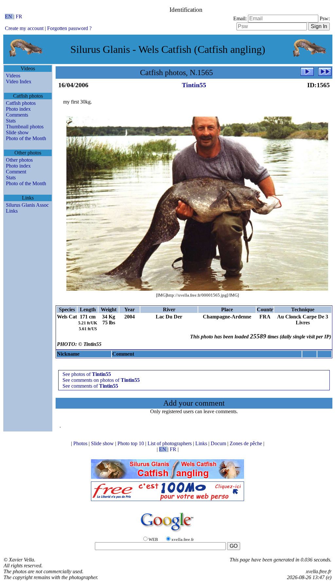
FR (19, 16)
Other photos (19, 160)
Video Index (18, 81)
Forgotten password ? (69, 28)
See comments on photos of (101, 380)
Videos (13, 75)
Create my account (24, 28)
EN (9, 16)
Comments (17, 115)
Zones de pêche (246, 443)
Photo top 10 (131, 443)
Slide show (17, 132)
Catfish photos (21, 103)
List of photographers (170, 443)
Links (12, 211)
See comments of (90, 386)
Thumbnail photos (25, 126)
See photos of (86, 374)
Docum (219, 443)
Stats (11, 120)
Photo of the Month (26, 138)
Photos (81, 443)
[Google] (167, 532)
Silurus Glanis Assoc (27, 205)
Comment (16, 171)
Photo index (18, 109)
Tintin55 (194, 85)
